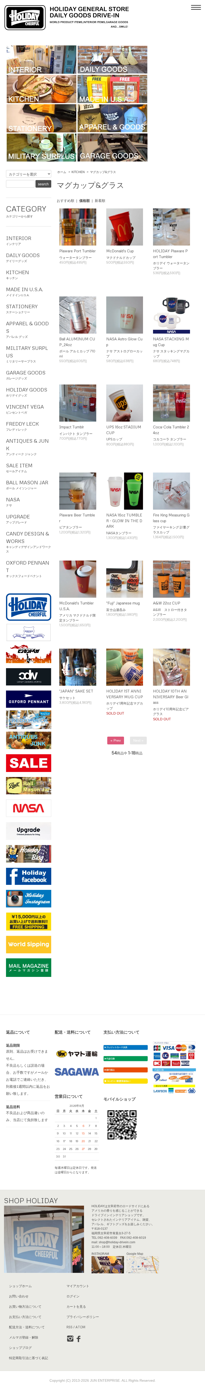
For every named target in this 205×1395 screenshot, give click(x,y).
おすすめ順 (65, 201)
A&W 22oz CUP (166, 603)
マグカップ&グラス (103, 172)
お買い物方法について (25, 1306)
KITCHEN (78, 172)
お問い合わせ (18, 1296)
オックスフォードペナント (27, 569)
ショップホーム (20, 1286)
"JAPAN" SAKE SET (76, 691)
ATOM (80, 1327)
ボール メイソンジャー (27, 484)
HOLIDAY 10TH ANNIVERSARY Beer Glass (170, 697)
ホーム (61, 172)
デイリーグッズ (23, 257)
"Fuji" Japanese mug (123, 603)
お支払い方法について (25, 1317)
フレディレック (22, 426)
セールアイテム (19, 467)
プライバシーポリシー (82, 1317)
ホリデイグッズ (26, 391)
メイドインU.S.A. (24, 291)
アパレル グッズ (27, 329)
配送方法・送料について (27, 1327)
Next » (138, 740)
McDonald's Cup (120, 251)
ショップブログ (20, 1348)
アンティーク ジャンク (27, 447)
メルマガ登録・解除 (23, 1337)
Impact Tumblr (71, 427)
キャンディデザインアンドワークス (28, 541)
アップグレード (18, 518)
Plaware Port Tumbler (77, 251)
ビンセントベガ (25, 409)
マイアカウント (77, 1286)
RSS (69, 1327)
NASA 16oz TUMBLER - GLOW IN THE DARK (124, 520)
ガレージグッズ (26, 374)
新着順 (100, 201)
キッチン (17, 274)
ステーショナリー (22, 308)
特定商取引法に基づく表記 (28, 1358)
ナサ (13, 501)
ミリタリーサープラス (27, 354)
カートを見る (76, 1306)
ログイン (73, 1296)
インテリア (18, 240)
